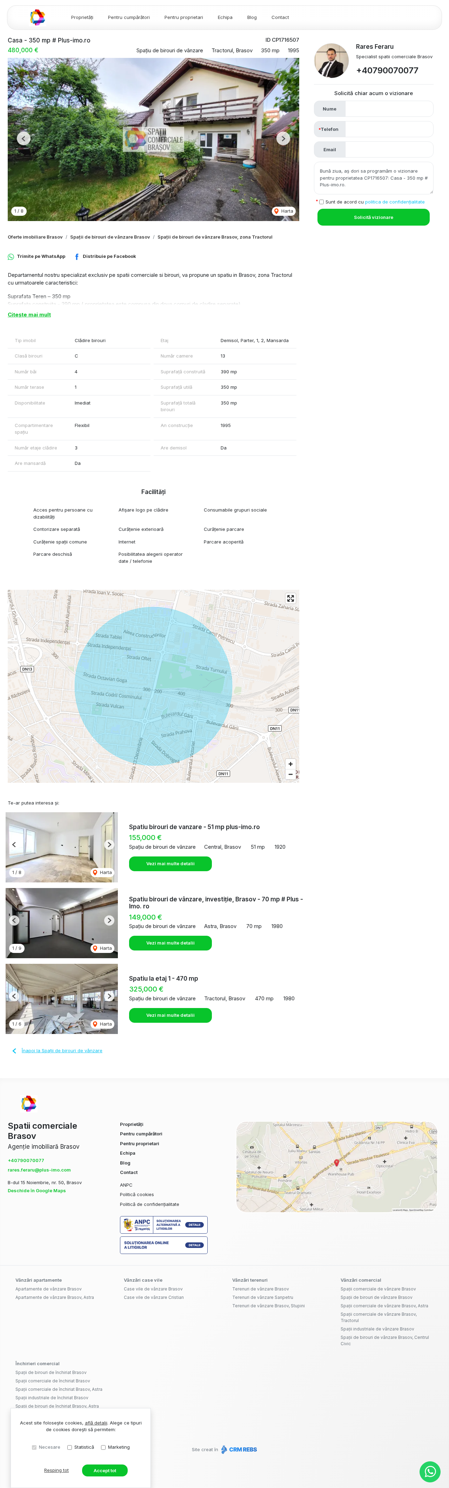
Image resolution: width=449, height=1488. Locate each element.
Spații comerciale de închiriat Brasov (52, 1380)
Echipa (225, 17)
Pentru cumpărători (129, 17)
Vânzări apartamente (38, 1280)
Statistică (84, 1447)
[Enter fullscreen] (291, 598)
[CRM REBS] (238, 1449)
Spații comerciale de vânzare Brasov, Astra (384, 1305)
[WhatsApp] (430, 1471)
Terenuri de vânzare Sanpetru (262, 1297)
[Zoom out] (291, 774)
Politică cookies (137, 1194)
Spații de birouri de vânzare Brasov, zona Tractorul (215, 237)
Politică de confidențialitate (149, 1204)
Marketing (119, 1447)
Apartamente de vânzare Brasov (48, 1289)
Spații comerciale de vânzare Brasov (378, 1289)
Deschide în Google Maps (37, 1190)
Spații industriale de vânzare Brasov (377, 1329)
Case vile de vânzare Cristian (154, 1297)
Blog (252, 17)
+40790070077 (387, 70)
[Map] (153, 686)
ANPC (126, 1185)
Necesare (49, 1447)
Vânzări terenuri (250, 1280)
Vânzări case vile (143, 1280)
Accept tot (105, 1470)
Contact (280, 17)
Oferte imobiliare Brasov (35, 237)
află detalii (96, 1423)
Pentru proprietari (184, 17)
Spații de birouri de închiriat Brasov (51, 1372)
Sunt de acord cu (375, 201)
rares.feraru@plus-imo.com (39, 1170)
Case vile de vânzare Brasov (153, 1289)
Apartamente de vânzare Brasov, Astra (54, 1297)
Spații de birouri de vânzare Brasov (110, 237)
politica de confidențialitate (395, 201)
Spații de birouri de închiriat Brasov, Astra (57, 1406)
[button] (24, 138)
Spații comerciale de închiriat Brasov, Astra (58, 1389)
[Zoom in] (291, 764)
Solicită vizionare (373, 217)
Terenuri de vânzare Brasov (260, 1289)
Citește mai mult (29, 314)
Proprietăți (82, 17)
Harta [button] (286, 211)
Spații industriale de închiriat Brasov (51, 1397)
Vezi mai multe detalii (170, 863)
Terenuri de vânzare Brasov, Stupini (268, 1305)
